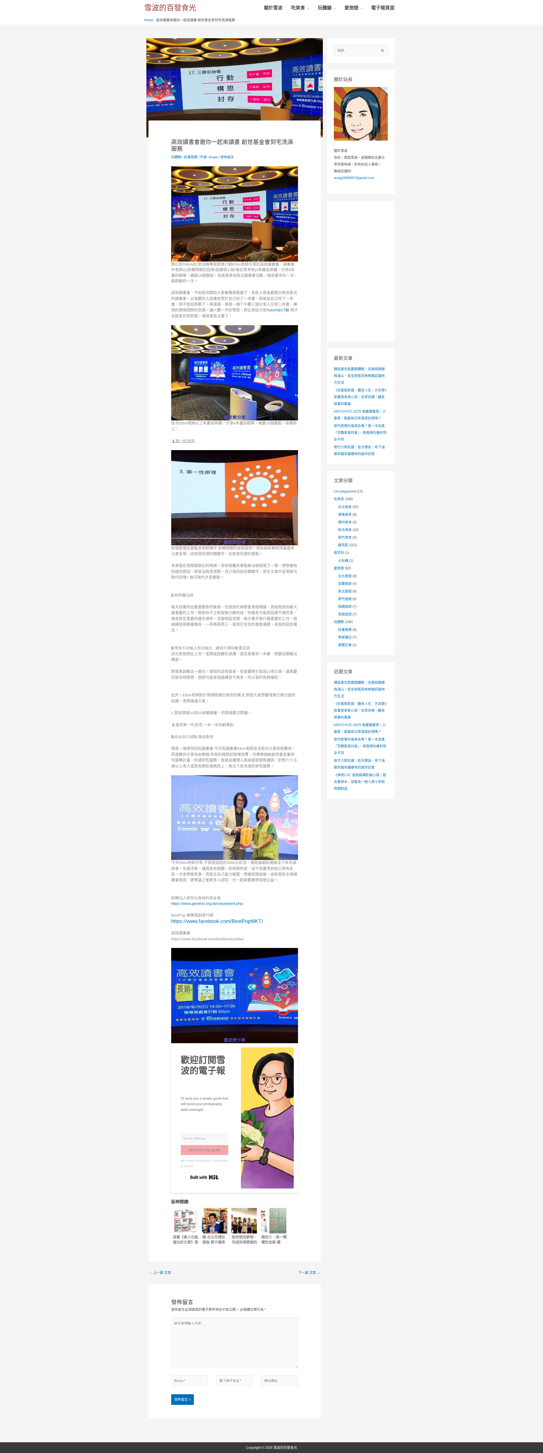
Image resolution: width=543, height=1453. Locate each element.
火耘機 (343, 560)
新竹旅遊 (345, 599)
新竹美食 (345, 537)
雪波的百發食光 (170, 8)
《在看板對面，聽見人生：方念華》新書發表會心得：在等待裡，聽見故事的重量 (360, 397)
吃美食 (339, 499)
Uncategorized (345, 491)
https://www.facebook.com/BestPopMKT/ (217, 921)
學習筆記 (345, 637)
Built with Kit (204, 1177)
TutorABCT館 (278, 310)
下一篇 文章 (309, 1272)
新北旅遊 (345, 591)
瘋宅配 (343, 545)
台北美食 (345, 507)
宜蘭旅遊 (345, 583)
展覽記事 (345, 645)
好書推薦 (190, 157)
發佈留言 (227, 157)
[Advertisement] (361, 271)
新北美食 (345, 530)
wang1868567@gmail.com (354, 178)
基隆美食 (345, 514)
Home (148, 20)
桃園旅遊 (345, 606)
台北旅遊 (345, 576)
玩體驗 (176, 157)
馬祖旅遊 (345, 614)
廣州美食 (345, 522)
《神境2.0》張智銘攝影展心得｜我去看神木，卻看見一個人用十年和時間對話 (360, 781)
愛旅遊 (339, 568)
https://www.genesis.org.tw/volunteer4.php (207, 903)
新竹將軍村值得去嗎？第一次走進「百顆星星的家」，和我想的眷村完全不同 (360, 432)
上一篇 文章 (160, 1272)
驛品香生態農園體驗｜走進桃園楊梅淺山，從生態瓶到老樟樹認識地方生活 (359, 375)
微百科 (339, 552)
